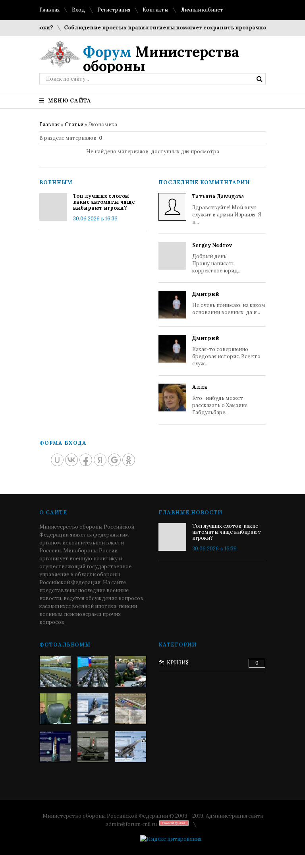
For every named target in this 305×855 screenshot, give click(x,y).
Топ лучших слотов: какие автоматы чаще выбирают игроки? (104, 202)
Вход (78, 9)
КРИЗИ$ (178, 662)
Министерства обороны (161, 58)
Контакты (155, 9)
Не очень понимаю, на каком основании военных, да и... (228, 303)
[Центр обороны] (93, 671)
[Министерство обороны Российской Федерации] (55, 671)
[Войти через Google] (114, 460)
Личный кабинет (202, 9)
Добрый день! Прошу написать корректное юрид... (216, 258)
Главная (49, 9)
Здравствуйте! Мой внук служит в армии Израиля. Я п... (226, 209)
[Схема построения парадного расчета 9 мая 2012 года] (131, 709)
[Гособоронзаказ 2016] (55, 709)
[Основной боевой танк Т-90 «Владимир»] (93, 746)
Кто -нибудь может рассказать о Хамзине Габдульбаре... (219, 400)
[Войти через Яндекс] (100, 460)
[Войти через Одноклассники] (128, 460)
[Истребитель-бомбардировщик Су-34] (131, 746)
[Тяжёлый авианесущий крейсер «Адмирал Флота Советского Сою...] (93, 709)
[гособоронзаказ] (131, 671)
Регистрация (113, 9)
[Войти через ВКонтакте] (71, 460)
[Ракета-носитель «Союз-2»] (55, 746)
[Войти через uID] (57, 460)
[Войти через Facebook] (85, 460)
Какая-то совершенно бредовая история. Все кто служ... (226, 351)
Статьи (74, 124)
